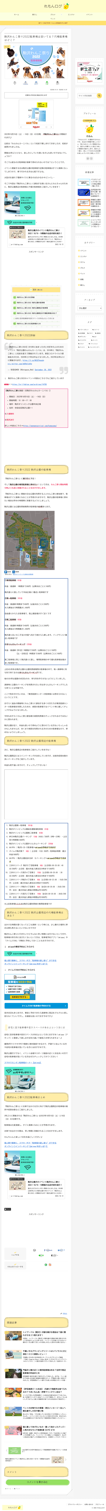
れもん (89, 136)
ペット (8, 1209)
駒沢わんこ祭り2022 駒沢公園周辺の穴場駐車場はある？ (37, 313)
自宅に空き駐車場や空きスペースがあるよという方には (34, 318)
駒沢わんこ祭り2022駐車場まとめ (29, 323)
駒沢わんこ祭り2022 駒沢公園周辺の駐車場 (32, 308)
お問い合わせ (88, 1504)
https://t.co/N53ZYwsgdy (33, 360)
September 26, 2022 (43, 370)
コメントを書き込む (37, 1482)
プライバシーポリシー (75, 1504)
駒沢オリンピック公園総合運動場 (23, 574)
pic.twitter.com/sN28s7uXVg (20, 364)
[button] (58, 83)
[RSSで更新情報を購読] (50, 1265)
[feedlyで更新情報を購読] (46, 1265)
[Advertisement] (36, 268)
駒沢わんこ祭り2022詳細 (25, 297)
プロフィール (99, 1504)
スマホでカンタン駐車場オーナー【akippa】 (23, 1063)
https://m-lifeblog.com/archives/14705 (29, 384)
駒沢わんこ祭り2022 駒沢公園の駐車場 (31, 302)
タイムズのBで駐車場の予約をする (36, 1006)
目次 (34, 290)
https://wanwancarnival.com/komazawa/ (40, 426)
